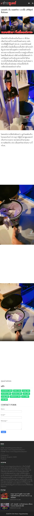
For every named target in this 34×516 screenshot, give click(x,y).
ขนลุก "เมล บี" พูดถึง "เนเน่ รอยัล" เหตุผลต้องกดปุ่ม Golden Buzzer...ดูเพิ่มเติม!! (21, 496)
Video (15, 391)
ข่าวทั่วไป (4, 394)
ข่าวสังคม (15, 394)
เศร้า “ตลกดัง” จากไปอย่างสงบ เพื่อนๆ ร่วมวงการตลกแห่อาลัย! (21, 505)
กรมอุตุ (24, 391)
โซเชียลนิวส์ (14, 397)
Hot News (5, 391)
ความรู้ (3, 397)
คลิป (25, 394)
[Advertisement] (17, 165)
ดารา (23, 397)
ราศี (3, 399)
